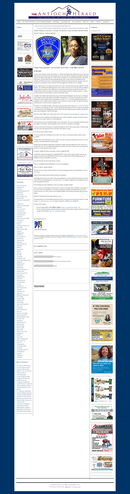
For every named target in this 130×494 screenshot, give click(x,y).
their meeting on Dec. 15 (63, 99)
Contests (19, 216)
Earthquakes (19, 233)
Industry (19, 278)
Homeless (19, 271)
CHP (18, 207)
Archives (106, 22)
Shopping (19, 333)
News (18, 297)
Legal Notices (76, 22)
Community (19, 213)
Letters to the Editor (21, 304)
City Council (19, 209)
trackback (86, 237)
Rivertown (19, 327)
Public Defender (20, 322)
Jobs (18, 284)
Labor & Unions (20, 287)
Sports (18, 337)
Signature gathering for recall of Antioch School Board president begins (24, 409)
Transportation (20, 346)
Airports (19, 189)
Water (18, 353)
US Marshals (20, 351)
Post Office (19, 318)
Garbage (19, 256)
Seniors (18, 329)
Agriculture (19, 187)
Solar (18, 335)
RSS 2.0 (66, 237)
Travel (18, 348)
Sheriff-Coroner (20, 331)
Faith (18, 245)
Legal (18, 289)
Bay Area (19, 194)
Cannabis (19, 203)
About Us (86, 22)
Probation (19, 320)
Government (19, 258)
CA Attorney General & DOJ (23, 200)
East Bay (19, 234)
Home (19, 22)
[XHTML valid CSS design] (73, 486)
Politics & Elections (21, 317)
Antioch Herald (57, 484)
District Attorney (20, 229)
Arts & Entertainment (21, 191)
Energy (18, 242)
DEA (18, 224)
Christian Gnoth (60, 486)
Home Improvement (21, 269)
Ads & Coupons (20, 185)
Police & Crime (20, 313)
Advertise (56, 22)
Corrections (19, 220)
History (18, 266)
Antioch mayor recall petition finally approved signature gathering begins (23, 405)
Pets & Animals (20, 309)
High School (19, 264)
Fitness (18, 253)
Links (92, 22)
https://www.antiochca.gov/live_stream (43, 201)
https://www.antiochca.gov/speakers (57, 211)
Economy (19, 238)
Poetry (18, 311)
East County (19, 236)
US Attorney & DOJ (21, 349)
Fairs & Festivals (20, 244)
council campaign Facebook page (67, 114)
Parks (18, 306)
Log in (78, 484)
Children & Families (21, 205)
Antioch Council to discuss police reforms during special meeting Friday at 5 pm (53, 26)
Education (19, 240)
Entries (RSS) (64, 484)
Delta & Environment (21, 225)
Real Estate (19, 324)
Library (18, 293)
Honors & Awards (21, 273)
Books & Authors (21, 196)
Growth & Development (22, 260)
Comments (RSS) (72, 484)
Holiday (18, 267)
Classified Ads (65, 22)
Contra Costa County (21, 218)
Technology (19, 344)
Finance (18, 249)
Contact (98, 22)
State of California (21, 339)
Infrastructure (20, 280)
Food (18, 255)
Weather (18, 355)
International (19, 282)
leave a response (78, 237)
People (18, 307)
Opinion (18, 302)
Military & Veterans (21, 295)
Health (18, 262)
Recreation (19, 326)
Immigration (19, 276)
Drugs (18, 231)
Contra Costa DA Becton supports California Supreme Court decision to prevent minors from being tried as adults (62, 28)
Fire (18, 251)
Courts (18, 222)
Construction (20, 214)
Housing (19, 275)
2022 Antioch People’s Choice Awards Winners (36, 22)
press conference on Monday (82, 106)
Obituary (19, 300)
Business (19, 198)
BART (18, 192)
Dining (18, 227)
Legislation (19, 291)
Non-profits (19, 298)
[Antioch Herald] (65, 19)
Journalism (19, 286)
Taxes (18, 342)
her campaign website (83, 114)
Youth (18, 357)
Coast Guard (19, 211)
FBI (18, 247)
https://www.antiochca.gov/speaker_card (71, 207)
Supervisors (19, 340)
